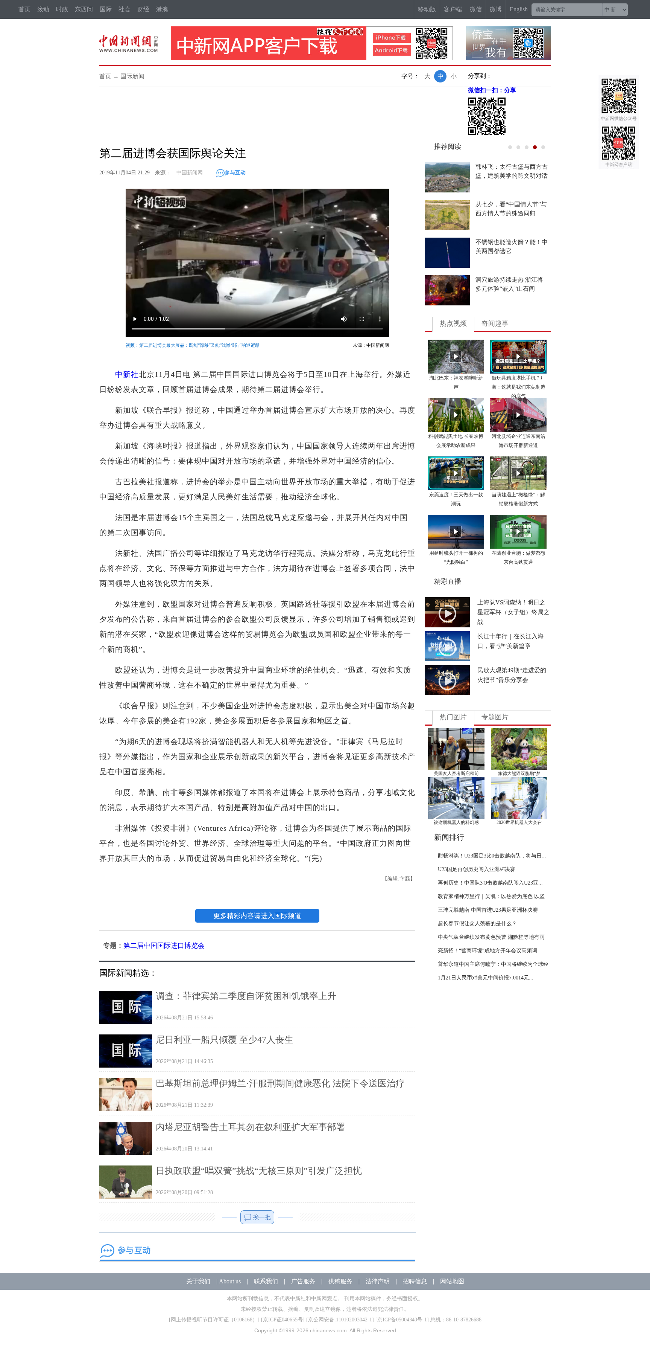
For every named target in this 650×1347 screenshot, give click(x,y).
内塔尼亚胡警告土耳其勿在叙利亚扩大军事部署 (250, 1127)
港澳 (162, 9)
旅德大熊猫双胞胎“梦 (519, 773)
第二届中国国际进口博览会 (164, 945)
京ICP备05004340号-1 (402, 1320)
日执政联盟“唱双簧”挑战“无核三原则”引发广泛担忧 (259, 1171)
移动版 (427, 9)
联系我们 (266, 1281)
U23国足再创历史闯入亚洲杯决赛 (476, 869)
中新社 (127, 374)
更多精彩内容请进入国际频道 (257, 916)
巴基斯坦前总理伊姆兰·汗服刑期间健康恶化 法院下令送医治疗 (280, 1083)
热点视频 (453, 323)
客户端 (453, 9)
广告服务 (303, 1281)
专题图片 (495, 717)
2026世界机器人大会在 (519, 822)
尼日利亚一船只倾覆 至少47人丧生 (224, 1040)
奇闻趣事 (495, 323)
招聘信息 (415, 1281)
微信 (476, 9)
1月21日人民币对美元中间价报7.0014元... (485, 978)
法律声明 (378, 1281)
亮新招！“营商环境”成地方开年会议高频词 (487, 950)
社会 (124, 9)
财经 (143, 9)
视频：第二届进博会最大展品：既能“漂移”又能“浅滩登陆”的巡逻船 (193, 345)
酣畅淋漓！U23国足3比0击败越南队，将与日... (492, 856)
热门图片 (453, 717)
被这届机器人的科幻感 (456, 822)
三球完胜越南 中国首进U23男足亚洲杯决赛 (488, 910)
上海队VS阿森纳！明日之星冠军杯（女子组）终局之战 (513, 612)
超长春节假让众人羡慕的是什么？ (477, 923)
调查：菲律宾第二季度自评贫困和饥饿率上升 (246, 996)
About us (230, 1281)
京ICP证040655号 (283, 1320)
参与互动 (235, 172)
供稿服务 (340, 1281)
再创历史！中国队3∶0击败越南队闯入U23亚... (490, 883)
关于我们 (198, 1281)
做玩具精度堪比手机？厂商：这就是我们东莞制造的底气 (518, 387)
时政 (62, 9)
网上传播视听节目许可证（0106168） (214, 1320)
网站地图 (452, 1281)
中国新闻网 (189, 172)
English (519, 9)
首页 (24, 9)
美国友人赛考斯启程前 (456, 773)
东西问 (84, 9)
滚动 (43, 9)
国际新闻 (132, 76)
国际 (106, 9)
